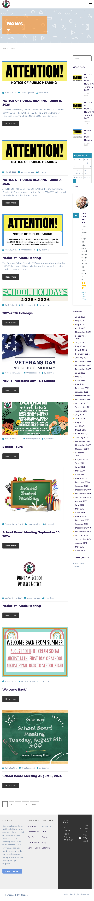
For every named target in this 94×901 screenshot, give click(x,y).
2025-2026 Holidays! (17, 313)
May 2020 (80, 471)
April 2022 (80, 380)
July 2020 (79, 463)
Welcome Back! (14, 689)
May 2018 (79, 547)
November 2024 (83, 332)
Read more (10, 123)
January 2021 (81, 437)
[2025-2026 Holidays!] (35, 294)
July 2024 (79, 342)
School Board (34, 848)
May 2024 (80, 346)
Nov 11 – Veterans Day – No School (28, 381)
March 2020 (81, 478)
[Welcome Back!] (35, 652)
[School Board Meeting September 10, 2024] (33, 493)
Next (34, 804)
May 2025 (79, 324)
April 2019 (80, 512)
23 (25, 804)
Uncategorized (27, 92)
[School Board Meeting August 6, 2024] (35, 737)
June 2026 (80, 317)
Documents (33, 842)
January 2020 (82, 486)
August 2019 (81, 501)
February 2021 (82, 434)
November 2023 (83, 365)
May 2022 (79, 377)
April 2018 (80, 550)
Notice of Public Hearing (21, 258)
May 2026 (80, 321)
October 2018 (81, 535)
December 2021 (83, 396)
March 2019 (80, 516)
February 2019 (82, 520)
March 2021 (80, 430)
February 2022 (82, 388)
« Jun (75, 187)
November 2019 (83, 493)
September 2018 (83, 539)
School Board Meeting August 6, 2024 (32, 776)
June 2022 (80, 373)
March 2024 (81, 350)
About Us (32, 826)
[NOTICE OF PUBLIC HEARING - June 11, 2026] (35, 72)
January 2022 (81, 392)
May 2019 (79, 509)
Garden (45, 837)
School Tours (12, 447)
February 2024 (82, 354)
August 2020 (81, 459)
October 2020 (82, 449)
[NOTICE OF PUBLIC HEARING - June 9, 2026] (35, 151)
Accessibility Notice (17, 895)
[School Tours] (35, 418)
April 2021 (80, 426)
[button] (25, 895)
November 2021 (83, 399)
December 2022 (83, 369)
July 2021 (79, 415)
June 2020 (80, 467)
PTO (44, 832)
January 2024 (82, 358)
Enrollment (33, 832)
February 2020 (82, 482)
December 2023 (83, 361)
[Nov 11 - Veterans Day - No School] (35, 351)
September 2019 (83, 497)
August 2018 (81, 543)
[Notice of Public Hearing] (32, 230)
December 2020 (83, 441)
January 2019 (81, 524)
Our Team (32, 837)
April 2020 (80, 474)
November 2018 (83, 531)
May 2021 (79, 422)
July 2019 (79, 505)
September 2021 (83, 407)
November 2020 (83, 445)
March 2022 (81, 384)
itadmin (44, 92)
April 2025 (80, 328)
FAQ (44, 842)
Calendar (46, 848)
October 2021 (81, 403)
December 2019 (83, 490)
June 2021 (80, 418)
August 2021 (81, 411)
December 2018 (83, 528)
